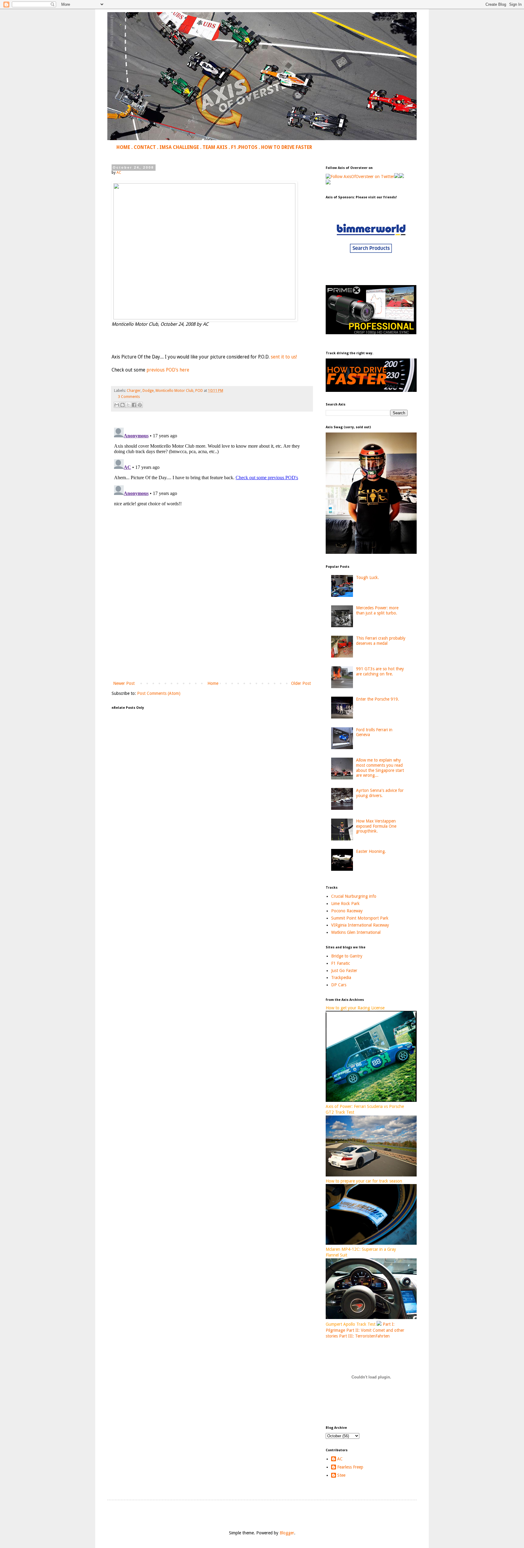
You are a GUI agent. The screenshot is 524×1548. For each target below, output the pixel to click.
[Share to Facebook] (134, 405)
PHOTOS (247, 147)
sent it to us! (284, 357)
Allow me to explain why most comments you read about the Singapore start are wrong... (380, 768)
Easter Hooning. (371, 851)
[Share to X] (128, 405)
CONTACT (145, 147)
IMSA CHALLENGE (179, 147)
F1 (233, 147)
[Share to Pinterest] (140, 405)
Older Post (301, 683)
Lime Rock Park (345, 903)
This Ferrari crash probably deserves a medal (380, 641)
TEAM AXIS (215, 147)
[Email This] (117, 405)
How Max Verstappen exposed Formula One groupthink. (376, 826)
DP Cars (338, 984)
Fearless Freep (350, 1467)
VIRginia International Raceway (360, 925)
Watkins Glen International (356, 932)
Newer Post (124, 683)
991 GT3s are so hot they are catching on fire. (380, 671)
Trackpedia (341, 977)
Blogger (287, 1532)
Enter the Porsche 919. (377, 699)
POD (199, 390)
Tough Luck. (367, 577)
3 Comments (129, 396)
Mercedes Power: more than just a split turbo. (377, 610)
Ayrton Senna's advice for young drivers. (380, 793)
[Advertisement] (212, 629)
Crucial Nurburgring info (353, 896)
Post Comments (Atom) (158, 693)
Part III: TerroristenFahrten (364, 1336)
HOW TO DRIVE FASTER (286, 147)
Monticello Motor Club (174, 390)
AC (340, 1458)
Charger (134, 390)
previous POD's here (167, 370)
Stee (341, 1475)
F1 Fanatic (340, 963)
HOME (123, 147)
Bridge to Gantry (346, 956)
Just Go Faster (344, 970)
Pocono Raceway (347, 910)
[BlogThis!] (122, 405)
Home (212, 683)
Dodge (148, 390)
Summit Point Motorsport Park (359, 918)
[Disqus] (212, 501)
